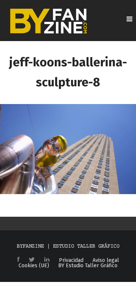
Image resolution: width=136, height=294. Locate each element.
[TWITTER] (32, 260)
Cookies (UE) (34, 265)
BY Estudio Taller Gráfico (87, 265)
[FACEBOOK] (18, 260)
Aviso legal (106, 260)
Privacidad (71, 260)
